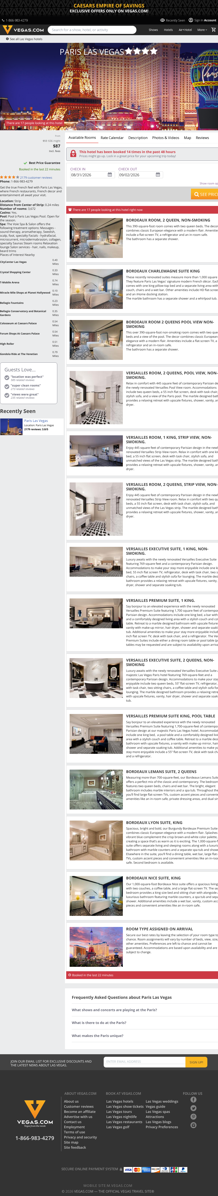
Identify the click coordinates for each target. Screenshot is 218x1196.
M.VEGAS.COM (107, 1185)
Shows (153, 30)
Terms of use (74, 1132)
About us (71, 1101)
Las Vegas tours (119, 1111)
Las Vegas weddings (162, 1101)
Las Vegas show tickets (124, 1106)
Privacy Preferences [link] (162, 1127)
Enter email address (123, 1062)
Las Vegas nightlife (121, 1116)
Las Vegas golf (117, 1127)
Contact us (73, 1121)
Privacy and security (80, 1137)
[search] (92, 30)
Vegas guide (155, 1106)
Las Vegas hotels (119, 1101)
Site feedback (75, 1147)
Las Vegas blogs (158, 1121)
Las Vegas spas (158, 1111)
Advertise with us (78, 1116)
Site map (71, 1142)
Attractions (155, 1116)
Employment (74, 1127)
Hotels (168, 30)
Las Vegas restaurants (124, 1121)
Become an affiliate (80, 1111)
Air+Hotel (185, 30)
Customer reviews (79, 1106)
